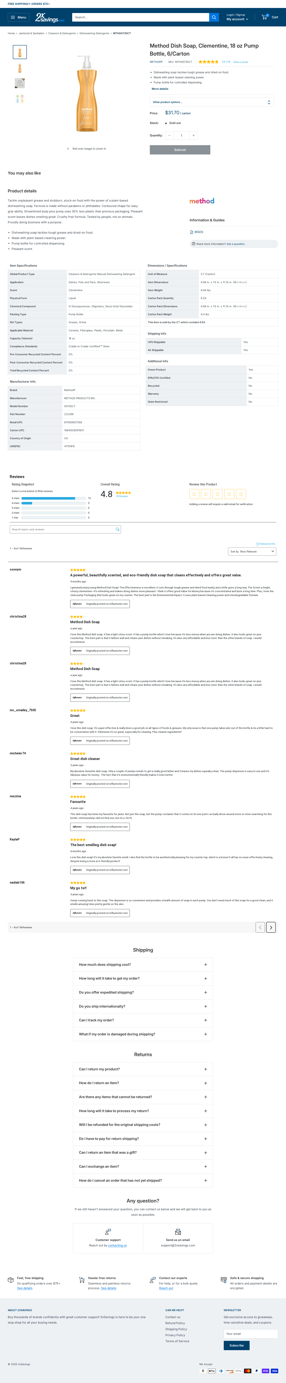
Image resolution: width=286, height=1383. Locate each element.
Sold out (180, 150)
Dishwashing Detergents (94, 33)
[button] (264, 17)
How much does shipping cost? (105, 964)
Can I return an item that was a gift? (108, 1152)
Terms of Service (177, 1341)
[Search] (214, 17)
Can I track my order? (96, 1020)
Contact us (172, 1317)
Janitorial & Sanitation (31, 33)
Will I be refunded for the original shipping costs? (119, 1125)
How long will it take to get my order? (109, 978)
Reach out (166, 1288)
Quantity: (156, 135)
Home (11, 33)
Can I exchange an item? (99, 1166)
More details (160, 88)
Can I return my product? (99, 1069)
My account (236, 19)
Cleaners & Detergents (62, 33)
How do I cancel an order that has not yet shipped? (120, 1180)
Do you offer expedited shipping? (106, 992)
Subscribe (237, 1345)
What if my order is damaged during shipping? (117, 1034)
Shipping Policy (176, 1329)
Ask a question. (236, 243)
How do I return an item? (99, 1083)
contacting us (117, 1245)
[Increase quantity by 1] (193, 135)
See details (24, 1288)
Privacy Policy (175, 1335)
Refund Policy (175, 1323)
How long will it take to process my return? (114, 1111)
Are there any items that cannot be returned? (115, 1097)
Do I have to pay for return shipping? (109, 1139)
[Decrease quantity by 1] (169, 135)
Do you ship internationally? (102, 1006)
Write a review (240, 62)
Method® (156, 61)
